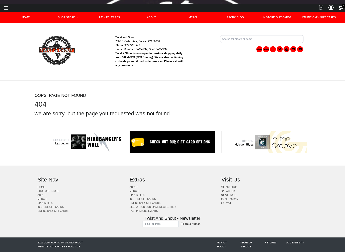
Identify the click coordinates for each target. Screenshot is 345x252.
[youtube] (286, 49)
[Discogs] (266, 49)
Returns (271, 242)
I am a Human (191, 223)
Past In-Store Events (144, 211)
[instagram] (293, 49)
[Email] (300, 49)
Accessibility (295, 242)
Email (228, 203)
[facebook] (273, 49)
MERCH (193, 17)
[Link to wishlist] (321, 8)
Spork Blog (235, 17)
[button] (68, 17)
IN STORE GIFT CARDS (277, 17)
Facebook (230, 187)
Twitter (229, 191)
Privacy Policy (221, 244)
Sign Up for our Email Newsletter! (153, 207)
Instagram (231, 199)
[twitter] (279, 49)
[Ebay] (259, 49)
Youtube (230, 195)
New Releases (109, 17)
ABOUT (151, 17)
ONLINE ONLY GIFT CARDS (319, 17)
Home (41, 187)
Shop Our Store (48, 191)
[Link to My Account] (331, 8)
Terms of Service (246, 244)
